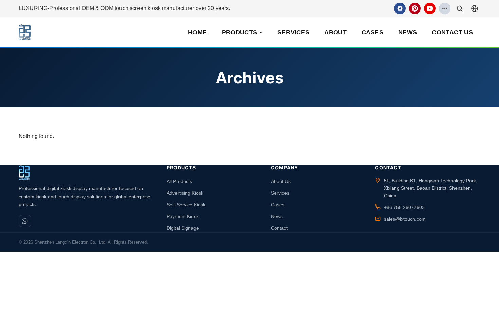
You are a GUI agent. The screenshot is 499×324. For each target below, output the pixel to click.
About (335, 32)
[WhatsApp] (25, 221)
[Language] (474, 8)
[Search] (459, 8)
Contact (279, 228)
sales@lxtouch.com (405, 219)
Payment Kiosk (183, 216)
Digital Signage (183, 228)
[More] (444, 8)
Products (239, 32)
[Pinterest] (415, 8)
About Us (281, 181)
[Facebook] (400, 8)
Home (197, 32)
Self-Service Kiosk (186, 204)
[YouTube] (430, 8)
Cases (372, 32)
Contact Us (452, 32)
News (407, 32)
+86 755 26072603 (404, 207)
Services (293, 32)
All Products (179, 181)
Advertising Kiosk (185, 193)
